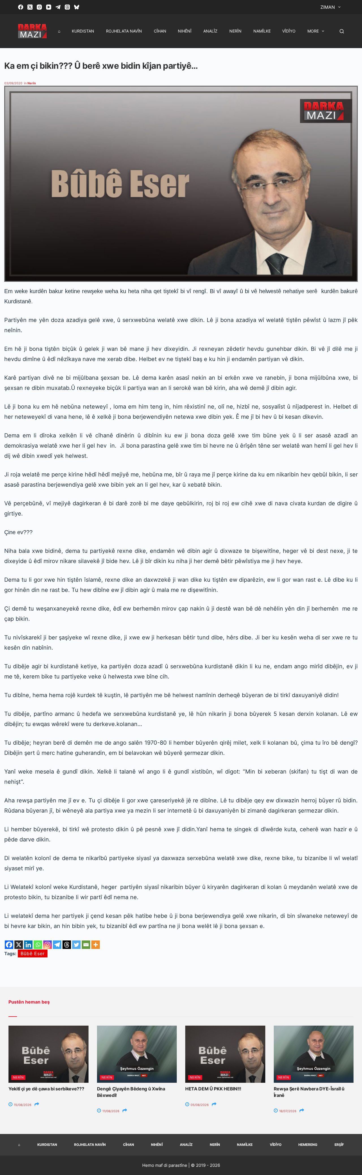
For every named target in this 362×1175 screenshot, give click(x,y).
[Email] (86, 944)
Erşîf (339, 1144)
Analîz (210, 31)
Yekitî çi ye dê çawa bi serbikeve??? (46, 1089)
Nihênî (184, 31)
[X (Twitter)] (30, 7)
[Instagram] (39, 7)
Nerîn (235, 31)
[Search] (342, 31)
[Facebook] (20, 7)
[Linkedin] (28, 944)
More (313, 31)
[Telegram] (58, 7)
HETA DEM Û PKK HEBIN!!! (213, 1089)
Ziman (327, 7)
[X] (18, 944)
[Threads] (67, 7)
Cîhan (160, 31)
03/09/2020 (13, 83)
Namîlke (262, 31)
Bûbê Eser (33, 953)
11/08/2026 (110, 1111)
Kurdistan (83, 31)
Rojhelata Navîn (124, 31)
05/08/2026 (199, 1105)
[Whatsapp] (38, 944)
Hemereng (307, 1144)
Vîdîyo (289, 31)
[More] (95, 944)
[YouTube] (48, 7)
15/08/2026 (22, 1105)
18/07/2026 (287, 1111)
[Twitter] (76, 944)
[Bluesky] (76, 7)
